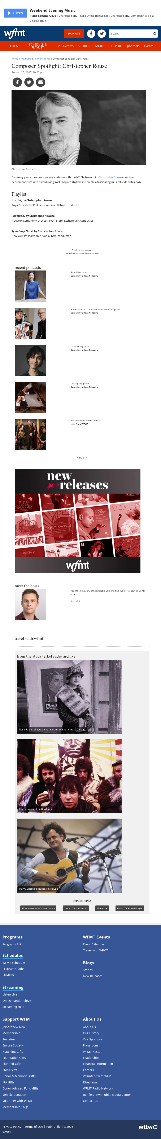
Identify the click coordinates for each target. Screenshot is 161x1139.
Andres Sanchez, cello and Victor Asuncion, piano (95, 309)
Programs (26, 58)
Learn (67, 253)
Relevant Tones (42, 58)
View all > (82, 457)
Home (15, 58)
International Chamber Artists (86, 420)
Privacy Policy (12, 1127)
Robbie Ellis (104, 590)
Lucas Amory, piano (80, 346)
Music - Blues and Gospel (129, 908)
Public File (53, 1127)
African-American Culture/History (38, 908)
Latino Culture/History (76, 908)
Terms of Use (34, 1127)
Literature (102, 908)
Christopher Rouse (110, 177)
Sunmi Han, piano (79, 272)
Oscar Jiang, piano (80, 383)
